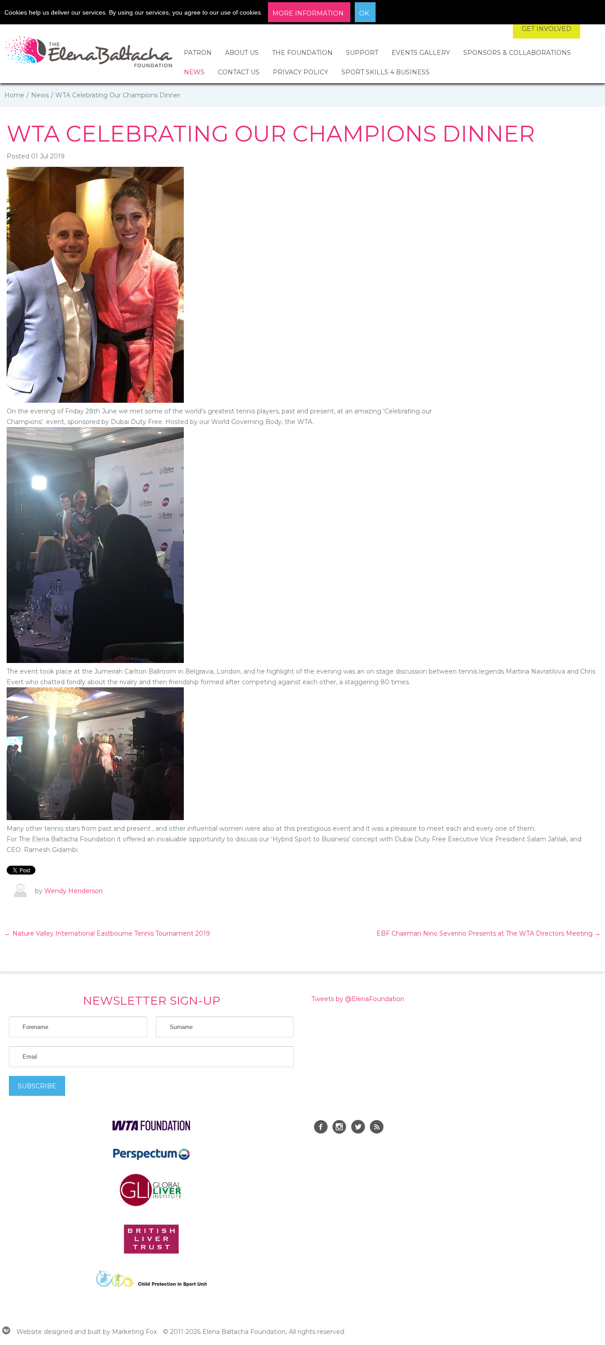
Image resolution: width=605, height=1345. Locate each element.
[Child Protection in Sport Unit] (151, 1284)
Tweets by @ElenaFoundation (357, 999)
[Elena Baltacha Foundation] (88, 53)
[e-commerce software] (6, 1331)
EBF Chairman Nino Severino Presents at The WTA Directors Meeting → (488, 933)
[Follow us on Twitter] (358, 1128)
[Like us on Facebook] (321, 1128)
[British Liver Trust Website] (151, 1252)
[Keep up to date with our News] (376, 1128)
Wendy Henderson (73, 891)
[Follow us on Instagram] (339, 1128)
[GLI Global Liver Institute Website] (151, 1206)
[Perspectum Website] (151, 1160)
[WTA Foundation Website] (151, 1128)
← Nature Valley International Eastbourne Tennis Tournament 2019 (107, 933)
